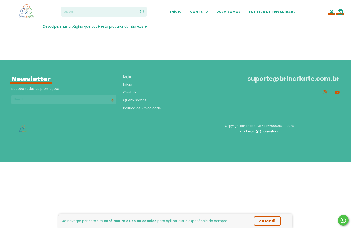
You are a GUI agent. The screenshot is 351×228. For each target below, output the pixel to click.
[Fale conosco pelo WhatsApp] (343, 220)
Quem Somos (228, 12)
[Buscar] (142, 12)
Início (176, 12)
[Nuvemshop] (259, 132)
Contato (199, 12)
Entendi (267, 221)
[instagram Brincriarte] (325, 92)
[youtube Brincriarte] (337, 92)
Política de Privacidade (272, 12)
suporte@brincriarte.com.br (294, 78)
